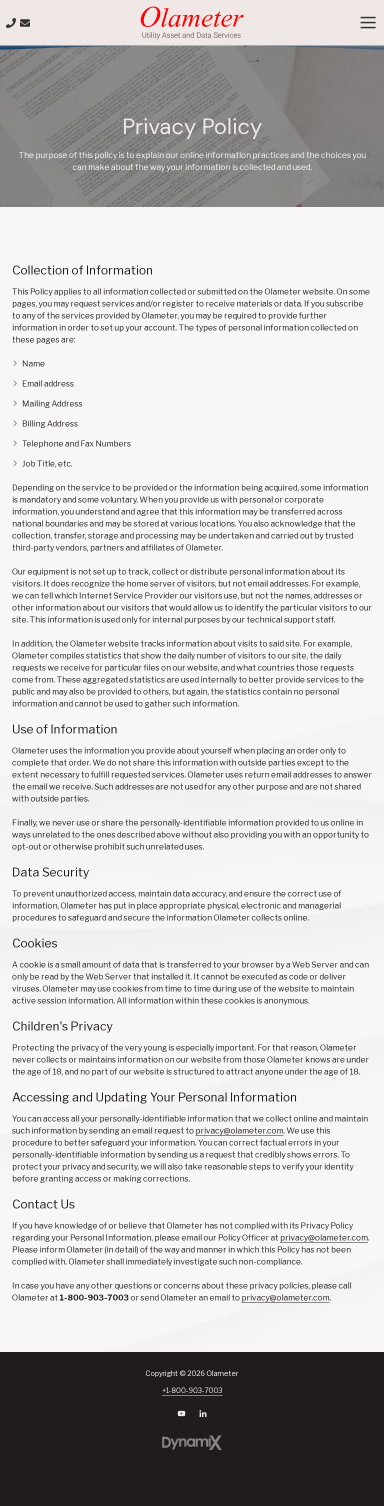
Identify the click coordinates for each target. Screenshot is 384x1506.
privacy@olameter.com (240, 1131)
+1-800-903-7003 (192, 1390)
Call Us (11, 23)
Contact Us (25, 23)
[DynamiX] (192, 1443)
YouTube (182, 1414)
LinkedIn (203, 1414)
